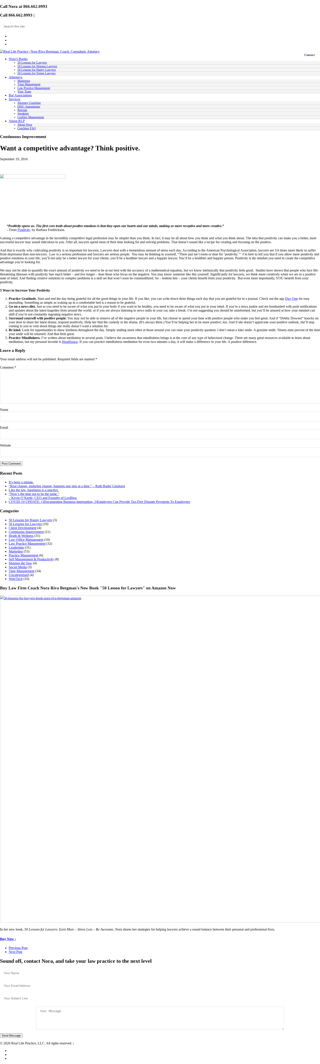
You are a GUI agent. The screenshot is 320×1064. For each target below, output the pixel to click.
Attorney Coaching (29, 103)
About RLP (17, 121)
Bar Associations (20, 95)
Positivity (23, 230)
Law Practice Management (33, 88)
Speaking (23, 113)
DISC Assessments (28, 106)
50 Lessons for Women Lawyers (37, 66)
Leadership (16, 547)
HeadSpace (70, 342)
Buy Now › (8, 939)
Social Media (18, 567)
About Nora (24, 124)
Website (5, 445)
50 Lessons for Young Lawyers (36, 73)
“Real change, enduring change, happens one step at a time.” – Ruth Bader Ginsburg (67, 486)
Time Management (28, 84)
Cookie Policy (84, 1043)
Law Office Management (26, 539)
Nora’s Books (18, 59)
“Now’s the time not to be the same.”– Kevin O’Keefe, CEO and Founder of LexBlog (43, 496)
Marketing (23, 81)
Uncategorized (19, 575)
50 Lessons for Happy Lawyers (36, 69)
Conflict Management (30, 117)
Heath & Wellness (21, 536)
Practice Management (23, 555)
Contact (309, 55)
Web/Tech (16, 579)
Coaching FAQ (26, 128)
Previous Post (18, 948)
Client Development (22, 528)
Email (40, 15)
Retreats (22, 110)
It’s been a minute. (21, 482)
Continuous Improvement (26, 532)
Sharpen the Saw (20, 563)
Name (4, 409)
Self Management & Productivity (31, 559)
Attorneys (15, 77)
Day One (291, 298)
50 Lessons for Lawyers (32, 62)
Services (14, 99)
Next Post (15, 952)
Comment (8, 367)
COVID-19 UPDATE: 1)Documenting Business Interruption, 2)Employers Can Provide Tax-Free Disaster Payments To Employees (99, 502)
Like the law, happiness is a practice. (34, 490)
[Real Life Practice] (50, 51)
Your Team (24, 91)
